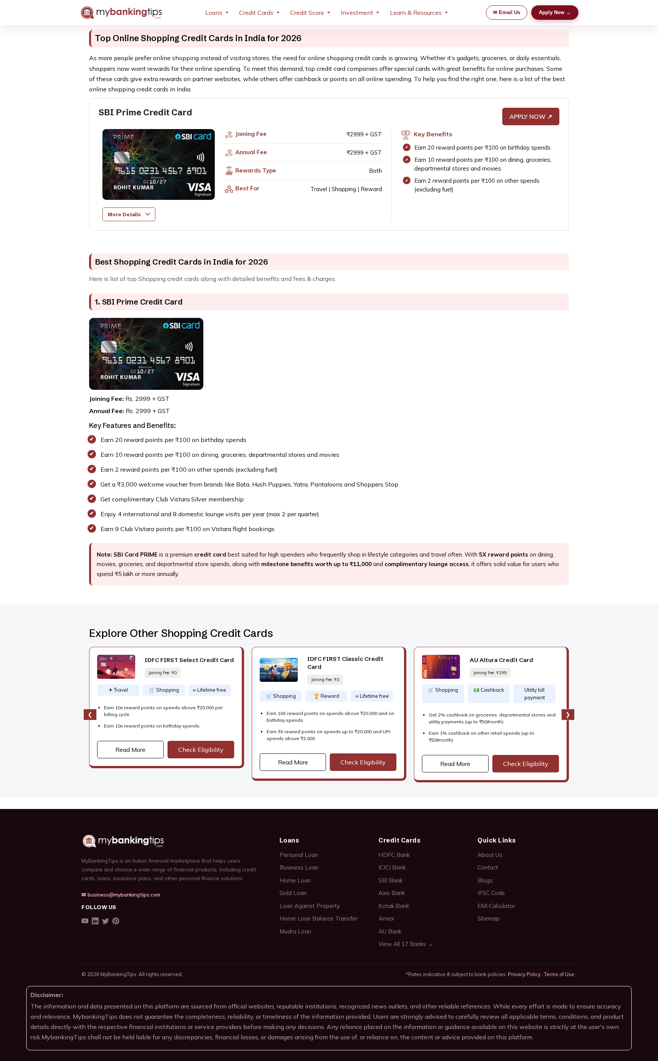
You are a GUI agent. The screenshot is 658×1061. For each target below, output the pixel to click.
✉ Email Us (506, 12)
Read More (130, 749)
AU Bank (390, 931)
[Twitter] (105, 921)
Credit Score (307, 12)
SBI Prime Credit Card (138, 301)
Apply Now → (555, 12)
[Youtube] (84, 921)
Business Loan (298, 867)
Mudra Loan (295, 931)
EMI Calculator (496, 905)
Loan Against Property (309, 905)
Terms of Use (559, 974)
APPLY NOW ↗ (530, 116)
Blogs (485, 880)
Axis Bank (392, 893)
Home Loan (295, 880)
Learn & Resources (416, 12)
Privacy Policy (524, 974)
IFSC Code (491, 893)
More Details (124, 214)
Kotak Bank (394, 905)
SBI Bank (390, 880)
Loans (213, 12)
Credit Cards (256, 12)
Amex (386, 918)
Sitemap (489, 918)
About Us (490, 854)
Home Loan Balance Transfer (318, 918)
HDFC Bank (394, 854)
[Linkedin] (95, 921)
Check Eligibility (201, 749)
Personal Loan (298, 854)
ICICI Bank (392, 867)
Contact (488, 867)
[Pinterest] (115, 921)
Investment (357, 12)
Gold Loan (293, 893)
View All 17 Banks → (406, 944)
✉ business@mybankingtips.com (120, 894)
